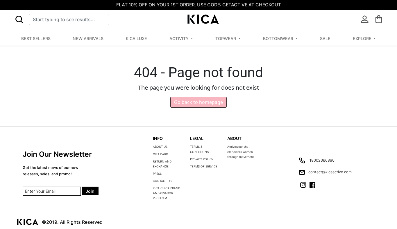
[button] (19, 19)
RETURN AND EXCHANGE (162, 164)
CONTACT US (162, 181)
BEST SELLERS (36, 38)
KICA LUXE (136, 38)
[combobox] (69, 19)
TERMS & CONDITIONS (199, 149)
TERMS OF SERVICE (203, 166)
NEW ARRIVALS (88, 38)
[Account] (364, 19)
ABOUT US (160, 146)
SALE (325, 38)
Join (90, 191)
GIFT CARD (160, 154)
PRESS (157, 173)
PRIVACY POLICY (201, 159)
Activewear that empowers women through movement (240, 151)
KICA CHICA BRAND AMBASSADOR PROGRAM (166, 193)
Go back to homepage (198, 102)
